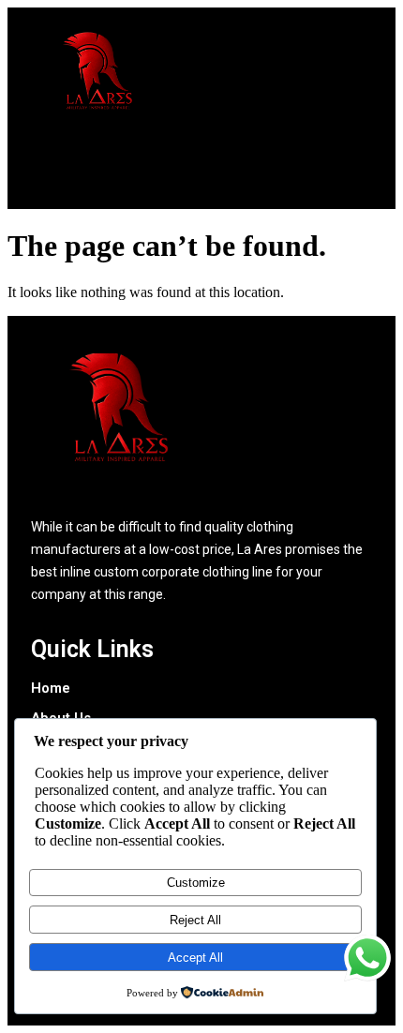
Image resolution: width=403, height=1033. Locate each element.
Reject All (195, 920)
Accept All (195, 958)
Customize (196, 883)
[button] (206, 170)
